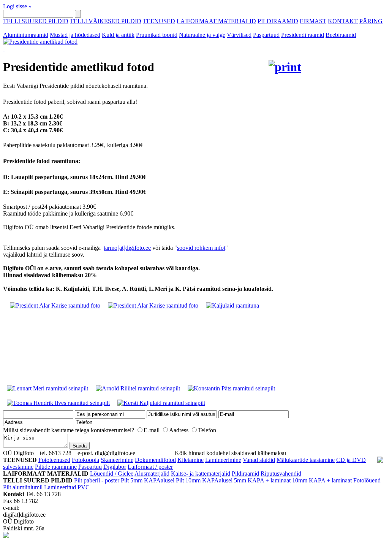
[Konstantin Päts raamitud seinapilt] (231, 388)
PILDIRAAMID (278, 21)
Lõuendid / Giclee (111, 473)
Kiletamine (190, 460)
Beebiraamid (341, 35)
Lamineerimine (223, 460)
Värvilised (239, 35)
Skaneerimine (117, 460)
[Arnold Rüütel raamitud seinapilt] (138, 388)
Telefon (207, 430)
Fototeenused (54, 460)
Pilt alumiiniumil (23, 487)
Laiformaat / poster (150, 466)
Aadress (178, 430)
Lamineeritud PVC (67, 487)
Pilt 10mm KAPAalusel (204, 480)
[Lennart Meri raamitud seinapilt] (47, 388)
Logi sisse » (17, 6)
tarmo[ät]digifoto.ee (127, 247)
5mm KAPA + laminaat (262, 480)
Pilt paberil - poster (96, 480)
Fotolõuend (367, 480)
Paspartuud (266, 35)
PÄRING (371, 21)
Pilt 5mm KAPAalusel (147, 480)
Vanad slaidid (259, 460)
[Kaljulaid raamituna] (232, 305)
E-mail (152, 430)
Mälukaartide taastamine (306, 460)
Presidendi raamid (302, 35)
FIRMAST (313, 21)
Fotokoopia (85, 460)
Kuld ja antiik (118, 35)
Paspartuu (90, 466)
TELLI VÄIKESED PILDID (105, 21)
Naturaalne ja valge (202, 35)
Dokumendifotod (155, 460)
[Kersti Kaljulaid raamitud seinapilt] (161, 403)
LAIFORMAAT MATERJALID (216, 21)
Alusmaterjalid (151, 473)
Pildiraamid (245, 473)
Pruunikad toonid (156, 35)
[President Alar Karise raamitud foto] (55, 305)
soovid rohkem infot (201, 247)
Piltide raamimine (56, 466)
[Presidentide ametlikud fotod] (152, 45)
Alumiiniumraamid (25, 35)
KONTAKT (343, 21)
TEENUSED (159, 21)
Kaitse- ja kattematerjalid (200, 473)
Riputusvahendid (281, 473)
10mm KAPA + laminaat (322, 480)
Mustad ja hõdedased (75, 35)
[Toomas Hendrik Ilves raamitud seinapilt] (58, 403)
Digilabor (114, 466)
